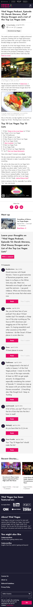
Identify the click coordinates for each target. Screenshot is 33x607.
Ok (27, 603)
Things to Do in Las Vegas (15, 131)
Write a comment (7, 257)
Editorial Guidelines (7, 583)
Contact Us (4, 576)
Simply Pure (23, 83)
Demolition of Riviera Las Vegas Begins (24, 220)
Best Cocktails (9, 143)
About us (4, 580)
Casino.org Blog (6, 543)
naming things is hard (22, 178)
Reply (12, 301)
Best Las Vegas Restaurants (16, 151)
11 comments (19, 27)
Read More (20, 228)
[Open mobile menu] (30, 5)
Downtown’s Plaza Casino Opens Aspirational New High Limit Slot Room (11, 479)
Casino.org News (6, 537)
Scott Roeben (11, 25)
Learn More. (10, 605)
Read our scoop (6, 55)
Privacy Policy (5, 587)
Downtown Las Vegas (14, 31)
